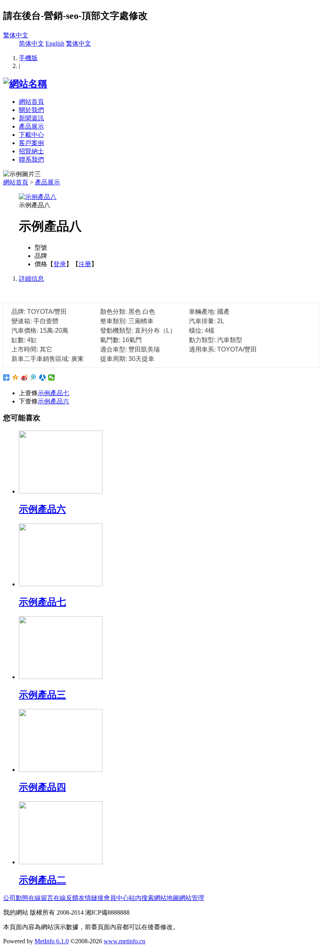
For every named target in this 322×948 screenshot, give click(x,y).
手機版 (28, 58)
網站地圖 (166, 898)
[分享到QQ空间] (15, 377)
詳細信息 (31, 278)
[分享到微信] (51, 377)
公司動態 (15, 898)
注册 (85, 264)
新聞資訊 (31, 118)
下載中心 (31, 134)
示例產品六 (53, 401)
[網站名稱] (25, 84)
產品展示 (31, 126)
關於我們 (31, 110)
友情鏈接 (91, 898)
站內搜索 (141, 898)
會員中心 (116, 898)
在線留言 (40, 898)
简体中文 (31, 43)
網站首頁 (31, 101)
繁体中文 (15, 35)
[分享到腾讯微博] (33, 377)
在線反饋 (66, 898)
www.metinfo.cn (124, 941)
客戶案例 (31, 143)
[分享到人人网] (42, 377)
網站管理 (191, 898)
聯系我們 (31, 159)
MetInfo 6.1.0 (52, 941)
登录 (59, 264)
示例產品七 (53, 393)
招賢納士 (31, 151)
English (55, 43)
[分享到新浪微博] (24, 377)
